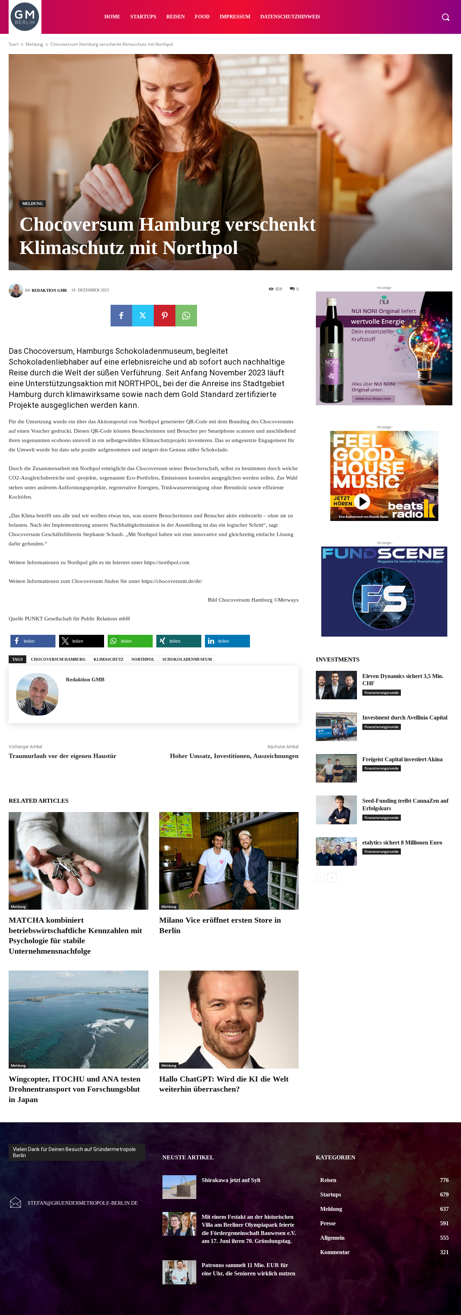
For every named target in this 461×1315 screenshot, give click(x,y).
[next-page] (331, 877)
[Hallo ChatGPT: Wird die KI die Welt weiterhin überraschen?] (229, 1019)
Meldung (34, 44)
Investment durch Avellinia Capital (404, 717)
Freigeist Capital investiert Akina (402, 759)
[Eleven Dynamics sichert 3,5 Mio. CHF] (336, 685)
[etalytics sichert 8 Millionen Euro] (336, 851)
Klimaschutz (109, 659)
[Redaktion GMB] (17, 290)
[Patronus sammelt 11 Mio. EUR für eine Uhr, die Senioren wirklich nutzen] (179, 1272)
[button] (445, 17)
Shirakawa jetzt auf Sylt (231, 1180)
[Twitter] (143, 315)
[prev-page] (320, 877)
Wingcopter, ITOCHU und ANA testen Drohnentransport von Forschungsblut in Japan (74, 1089)
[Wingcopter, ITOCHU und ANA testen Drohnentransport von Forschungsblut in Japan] (78, 1019)
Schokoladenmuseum (187, 659)
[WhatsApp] (186, 315)
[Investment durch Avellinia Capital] (336, 726)
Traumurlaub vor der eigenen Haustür (62, 755)
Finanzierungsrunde (381, 692)
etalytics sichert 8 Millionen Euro (402, 842)
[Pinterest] (164, 315)
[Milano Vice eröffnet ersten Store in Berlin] (229, 861)
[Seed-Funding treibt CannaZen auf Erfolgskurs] (336, 809)
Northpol (143, 659)
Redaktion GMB (49, 290)
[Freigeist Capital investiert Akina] (336, 768)
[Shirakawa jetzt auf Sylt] (179, 1187)
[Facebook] (121, 315)
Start (13, 44)
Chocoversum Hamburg (58, 659)
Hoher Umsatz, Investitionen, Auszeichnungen (234, 755)
